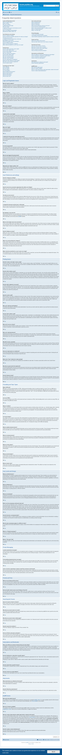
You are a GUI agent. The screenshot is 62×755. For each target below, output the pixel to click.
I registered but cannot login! (8, 25)
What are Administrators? (36, 22)
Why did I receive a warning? (8, 58)
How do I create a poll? (7, 52)
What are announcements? (8, 72)
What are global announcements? (9, 71)
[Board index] (10, 6)
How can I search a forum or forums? (38, 45)
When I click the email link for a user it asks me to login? (13, 44)
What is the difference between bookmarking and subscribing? (43, 54)
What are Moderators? (36, 23)
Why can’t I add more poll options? (9, 53)
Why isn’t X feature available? (37, 68)
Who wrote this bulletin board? (37, 67)
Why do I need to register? (8, 22)
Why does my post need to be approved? (10, 61)
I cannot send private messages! (38, 34)
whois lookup (32, 717)
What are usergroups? (36, 24)
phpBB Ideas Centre (7, 709)
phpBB (19, 216)
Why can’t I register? (6, 24)
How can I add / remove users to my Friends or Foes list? (42, 41)
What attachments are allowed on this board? (40, 62)
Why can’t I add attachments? (8, 57)
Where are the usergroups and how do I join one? (41, 25)
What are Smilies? (6, 69)
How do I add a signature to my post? (10, 51)
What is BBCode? (6, 66)
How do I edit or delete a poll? (8, 54)
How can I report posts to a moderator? (10, 59)
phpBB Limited (37, 699)
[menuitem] (10, 12)
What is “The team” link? (36, 30)
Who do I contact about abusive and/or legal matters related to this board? (45, 69)
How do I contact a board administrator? (39, 70)
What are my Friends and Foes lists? (38, 40)
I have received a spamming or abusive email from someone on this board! (45, 36)
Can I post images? (6, 70)
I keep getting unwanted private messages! (39, 35)
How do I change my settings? (8, 35)
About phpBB (34, 701)
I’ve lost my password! (7, 29)
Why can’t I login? (6, 26)
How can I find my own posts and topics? (39, 50)
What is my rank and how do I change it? (10, 43)
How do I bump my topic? (7, 62)
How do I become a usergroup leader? (39, 26)
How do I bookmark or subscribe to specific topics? (41, 55)
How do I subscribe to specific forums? (39, 56)
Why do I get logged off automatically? (10, 30)
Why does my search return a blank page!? (39, 48)
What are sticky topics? (7, 73)
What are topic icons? (7, 76)
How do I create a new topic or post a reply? (11, 48)
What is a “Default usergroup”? (37, 29)
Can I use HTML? (6, 68)
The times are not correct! (7, 37)
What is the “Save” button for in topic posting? (11, 60)
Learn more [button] (5, 752)
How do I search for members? (37, 49)
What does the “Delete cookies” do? (9, 31)
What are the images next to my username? (11, 41)
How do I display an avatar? (8, 42)
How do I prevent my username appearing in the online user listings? (15, 36)
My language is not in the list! (8, 40)
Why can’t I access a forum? (8, 55)
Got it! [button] (53, 751)
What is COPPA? (6, 23)
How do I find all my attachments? (38, 63)
